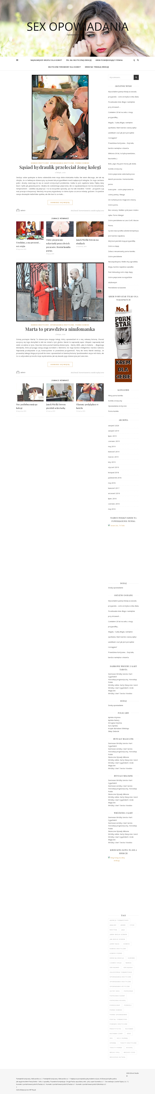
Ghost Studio (134, 1073)
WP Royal (32, 1090)
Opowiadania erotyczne (62, 163)
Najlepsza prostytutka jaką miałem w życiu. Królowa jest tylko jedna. (93, 1079)
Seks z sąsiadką (43, 1082)
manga (128, 963)
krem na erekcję (117, 958)
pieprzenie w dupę (118, 1000)
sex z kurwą (122, 1038)
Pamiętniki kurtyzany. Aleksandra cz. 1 (56, 1079)
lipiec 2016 (112, 498)
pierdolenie (115, 1005)
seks (129, 1033)
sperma (113, 1043)
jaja (123, 930)
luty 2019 (112, 462)
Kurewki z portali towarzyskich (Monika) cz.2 (91, 1084)
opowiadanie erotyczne (120, 981)
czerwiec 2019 (114, 441)
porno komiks (116, 1010)
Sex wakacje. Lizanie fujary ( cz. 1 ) (116, 1082)
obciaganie (114, 967)
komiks (127, 944)
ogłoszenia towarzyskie (121, 972)
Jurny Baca (114, 944)
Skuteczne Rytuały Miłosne (118, 757)
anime (123, 925)
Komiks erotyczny (40, 163)
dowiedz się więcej (60, 202)
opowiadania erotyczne (120, 977)
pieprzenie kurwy (117, 996)
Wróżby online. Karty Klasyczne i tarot (123, 685)
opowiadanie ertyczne (120, 986)
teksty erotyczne (128, 1043)
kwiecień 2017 (113, 488)
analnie (113, 925)
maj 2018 (112, 483)
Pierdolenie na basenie (117, 287)
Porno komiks (82, 163)
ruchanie (129, 1029)
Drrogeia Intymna (115, 723)
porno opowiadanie (118, 1014)
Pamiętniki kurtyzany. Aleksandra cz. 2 (29, 1079)
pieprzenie (128, 991)
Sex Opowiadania (77, 26)
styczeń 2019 (113, 467)
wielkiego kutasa (117, 1057)
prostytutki (115, 1029)
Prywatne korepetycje (57, 1082)
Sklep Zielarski (113, 731)
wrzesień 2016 (114, 493)
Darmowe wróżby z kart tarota (120, 749)
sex (111, 1038)
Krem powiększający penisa (109, 60)
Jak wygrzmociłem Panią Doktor (27, 1082)
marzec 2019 (113, 457)
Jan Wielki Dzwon (117, 939)
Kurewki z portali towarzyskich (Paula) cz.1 (60, 1084)
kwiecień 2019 (113, 451)
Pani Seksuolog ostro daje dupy (120, 272)
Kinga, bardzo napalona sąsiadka (120, 267)
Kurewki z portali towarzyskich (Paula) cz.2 (30, 1084)
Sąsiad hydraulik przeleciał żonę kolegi (60, 167)
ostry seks (115, 991)
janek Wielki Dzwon (118, 934)
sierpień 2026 (113, 425)
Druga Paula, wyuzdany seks (76, 1082)
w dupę (129, 1047)
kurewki (131, 958)
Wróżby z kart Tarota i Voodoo (120, 693)
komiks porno (116, 953)
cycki (132, 925)
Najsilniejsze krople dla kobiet (46, 60)
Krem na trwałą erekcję (97, 67)
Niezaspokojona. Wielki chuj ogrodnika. (123, 261)
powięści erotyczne (118, 1024)
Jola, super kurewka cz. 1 (95, 1082)
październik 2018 (114, 478)
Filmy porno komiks (115, 395)
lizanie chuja (116, 963)
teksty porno (116, 1047)
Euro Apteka (113, 726)
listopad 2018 (113, 472)
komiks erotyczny (118, 948)
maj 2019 (112, 446)
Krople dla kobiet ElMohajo (118, 728)
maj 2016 (112, 509)
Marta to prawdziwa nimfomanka (60, 329)
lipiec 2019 (112, 436)
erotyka (113, 930)
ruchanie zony (116, 1033)
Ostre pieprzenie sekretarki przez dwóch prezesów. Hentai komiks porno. (121, 179)
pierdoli (128, 1005)
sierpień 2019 (113, 431)
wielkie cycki (129, 1052)
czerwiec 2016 (114, 504)
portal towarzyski (118, 1019)
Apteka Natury (113, 720)
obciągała (128, 967)
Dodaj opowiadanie (115, 588)
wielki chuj (115, 1052)
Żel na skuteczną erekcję (79, 60)
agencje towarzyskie (119, 920)
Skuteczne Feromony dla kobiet (64, 67)
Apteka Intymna (114, 717)
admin (23, 210)
